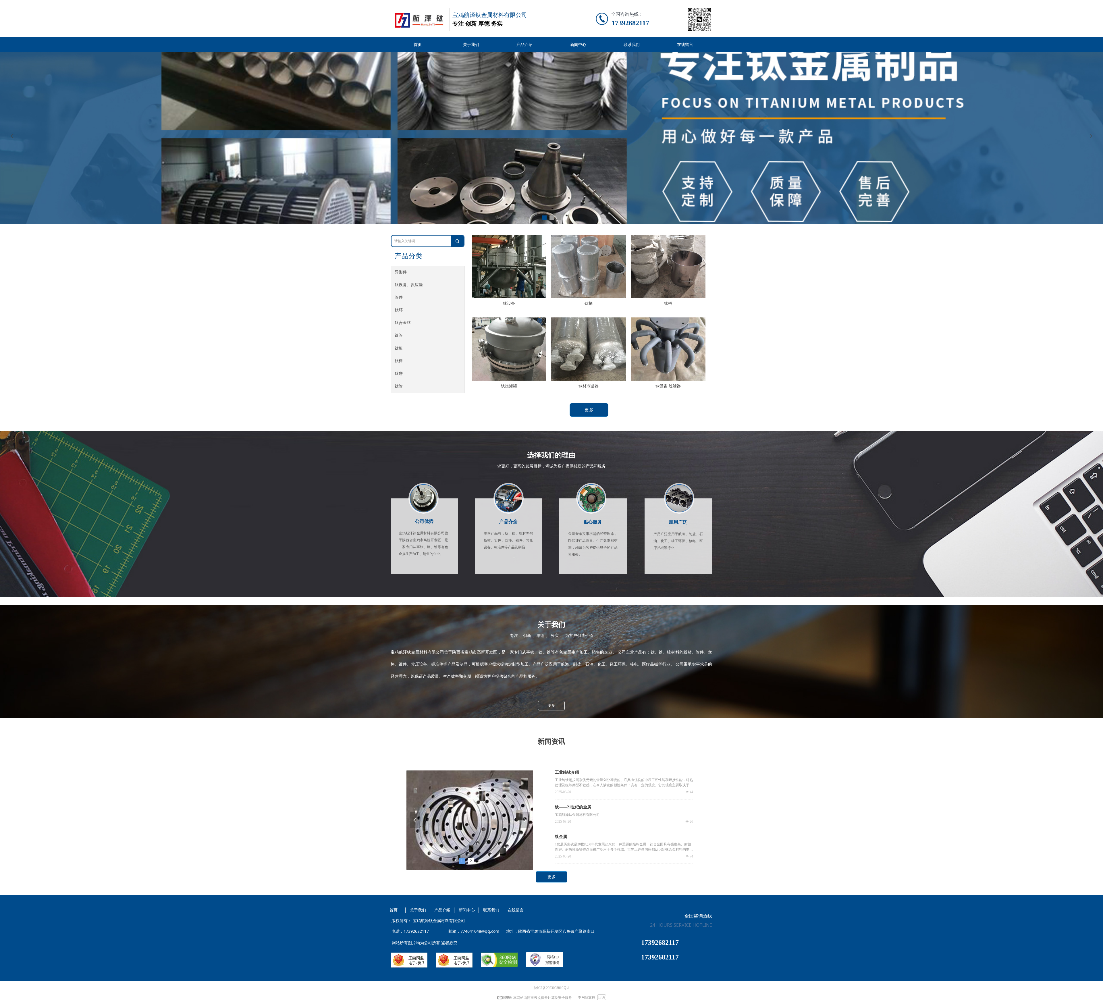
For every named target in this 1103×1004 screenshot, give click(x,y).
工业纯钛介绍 (567, 772)
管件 (399, 297)
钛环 (399, 310)
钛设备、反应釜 (409, 285)
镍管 (399, 335)
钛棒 (399, 361)
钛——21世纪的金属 (573, 807)
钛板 (399, 348)
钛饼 (399, 373)
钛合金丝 (403, 323)
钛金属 (561, 837)
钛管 (399, 386)
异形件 (401, 272)
